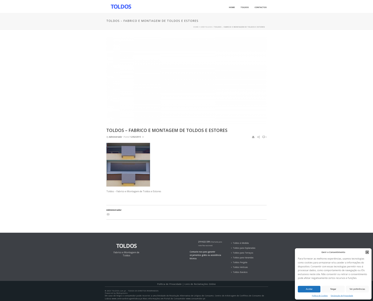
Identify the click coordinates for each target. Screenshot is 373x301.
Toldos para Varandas (243, 257)
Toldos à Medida (241, 243)
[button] (367, 252)
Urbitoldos (206, 27)
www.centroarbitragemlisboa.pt (127, 298)
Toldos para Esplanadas (244, 248)
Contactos (261, 7)
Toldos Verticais (240, 267)
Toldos (245, 7)
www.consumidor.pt (195, 298)
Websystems (122, 293)
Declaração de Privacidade (342, 295)
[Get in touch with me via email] (108, 214)
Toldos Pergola (240, 262)
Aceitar (309, 289)
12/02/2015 (135, 136)
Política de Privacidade (169, 284)
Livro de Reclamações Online (200, 284)
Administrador (115, 136)
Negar (333, 289)
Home (232, 7)
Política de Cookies (320, 295)
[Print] (253, 136)
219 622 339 (204, 241)
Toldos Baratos (240, 272)
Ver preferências (357, 289)
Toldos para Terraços (243, 252)
